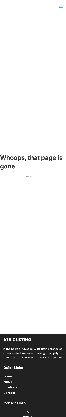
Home (7, 376)
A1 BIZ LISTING (19, 6)
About (7, 382)
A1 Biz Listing (17, 339)
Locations (10, 387)
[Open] (61, 6)
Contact (9, 393)
